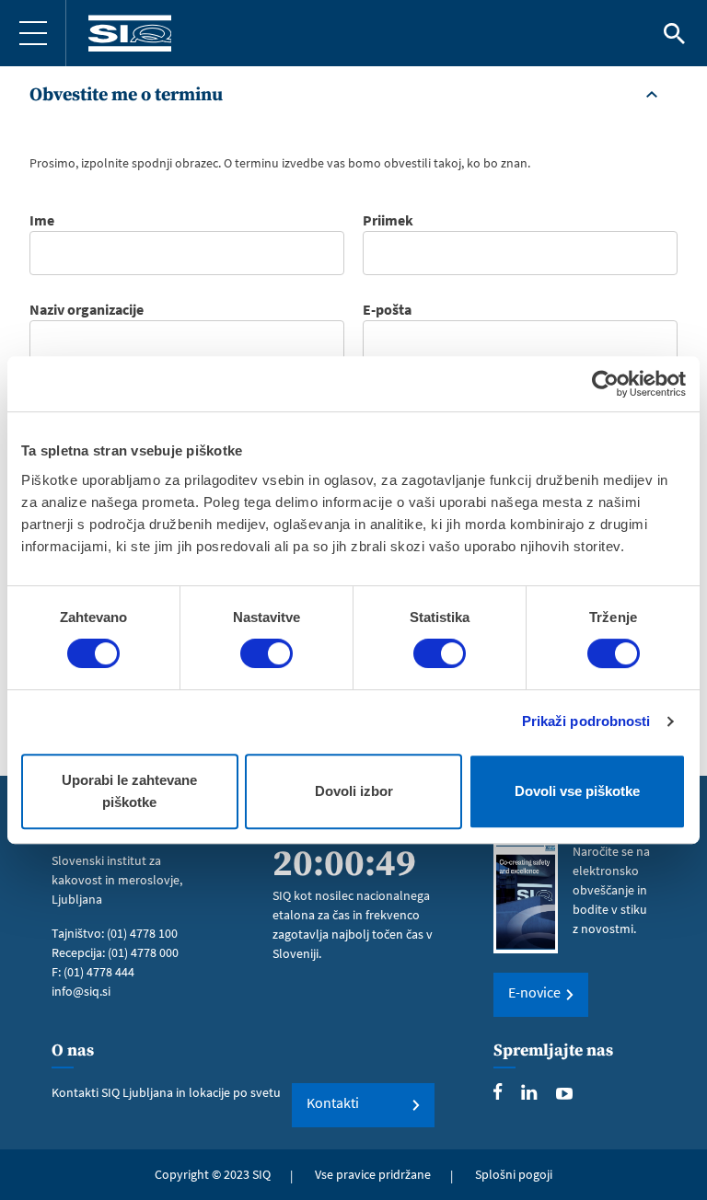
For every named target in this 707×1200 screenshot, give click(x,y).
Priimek (388, 220)
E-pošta (387, 309)
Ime (41, 220)
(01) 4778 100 (142, 933)
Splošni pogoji (513, 1174)
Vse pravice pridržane (373, 1174)
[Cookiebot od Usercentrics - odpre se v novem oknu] (605, 384)
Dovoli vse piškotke (577, 791)
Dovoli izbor (354, 791)
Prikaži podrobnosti (586, 721)
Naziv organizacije (86, 309)
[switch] (266, 653)
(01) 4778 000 (143, 952)
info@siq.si (81, 991)
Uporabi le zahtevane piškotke (129, 791)
